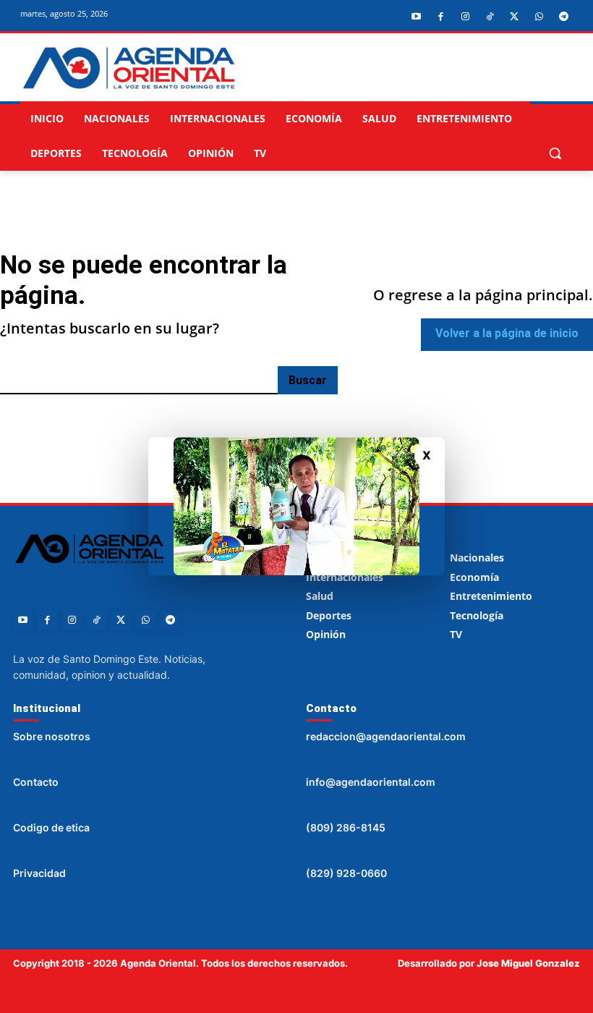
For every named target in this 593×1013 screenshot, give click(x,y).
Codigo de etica (51, 827)
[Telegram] (563, 16)
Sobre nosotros (51, 736)
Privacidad (39, 873)
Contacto (36, 782)
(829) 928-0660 (346, 873)
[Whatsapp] (538, 16)
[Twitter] (514, 16)
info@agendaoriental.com (370, 782)
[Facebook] (440, 16)
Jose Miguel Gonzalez (528, 963)
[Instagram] (465, 16)
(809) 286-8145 (345, 827)
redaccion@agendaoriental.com (386, 736)
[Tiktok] (489, 16)
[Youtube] (415, 16)
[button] (555, 153)
